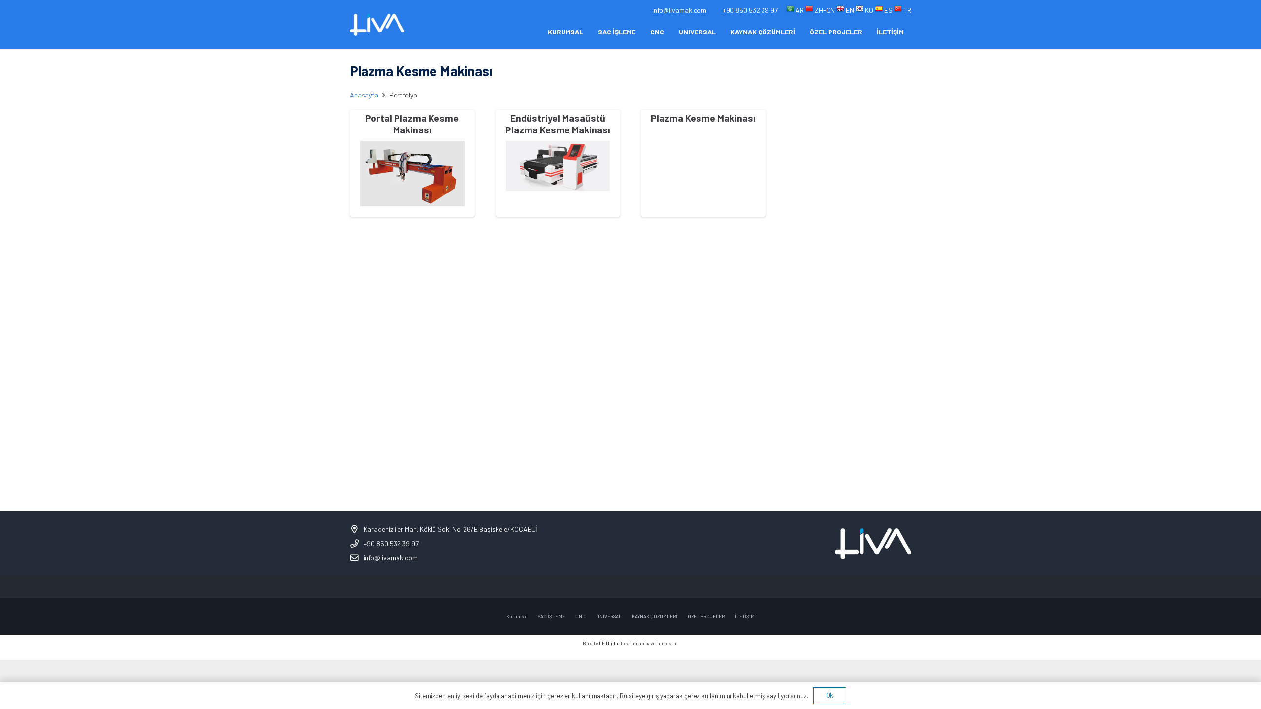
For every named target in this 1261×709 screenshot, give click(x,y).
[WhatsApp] (664, 587)
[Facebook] (597, 587)
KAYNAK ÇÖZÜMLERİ (654, 616)
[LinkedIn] (641, 587)
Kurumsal (517, 616)
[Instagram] (619, 587)
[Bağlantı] (377, 25)
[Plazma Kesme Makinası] (703, 154)
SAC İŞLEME (551, 616)
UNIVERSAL (609, 616)
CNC (580, 616)
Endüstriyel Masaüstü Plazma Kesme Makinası (557, 123)
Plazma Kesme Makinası (703, 118)
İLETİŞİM (745, 616)
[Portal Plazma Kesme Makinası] (412, 173)
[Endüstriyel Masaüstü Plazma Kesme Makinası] (558, 166)
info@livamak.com (391, 557)
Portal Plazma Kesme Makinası (412, 123)
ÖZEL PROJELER (706, 616)
